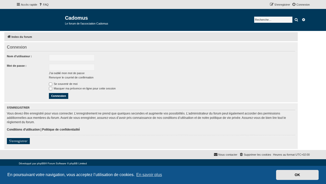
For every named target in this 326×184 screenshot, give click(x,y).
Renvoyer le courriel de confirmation (71, 77)
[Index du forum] (40, 19)
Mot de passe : (16, 65)
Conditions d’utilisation (23, 129)
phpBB (41, 163)
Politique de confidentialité (61, 129)
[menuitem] (43, 5)
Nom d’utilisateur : (19, 56)
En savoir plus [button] (149, 174)
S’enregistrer (18, 141)
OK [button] (297, 175)
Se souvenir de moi (65, 83)
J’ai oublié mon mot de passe (67, 73)
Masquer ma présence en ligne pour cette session (84, 88)
